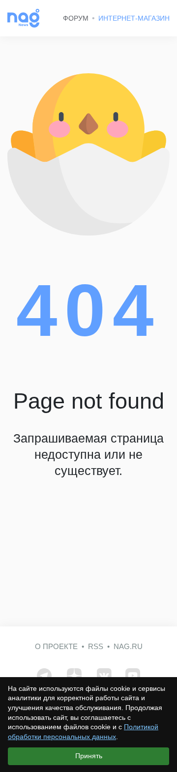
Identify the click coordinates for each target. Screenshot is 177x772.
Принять (88, 756)
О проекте (56, 646)
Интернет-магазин (134, 18)
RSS (95, 646)
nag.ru (128, 646)
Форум (75, 18)
